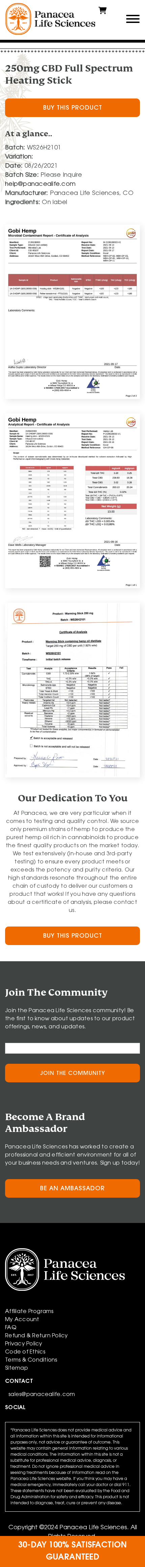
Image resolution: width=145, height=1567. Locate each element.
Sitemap (16, 1368)
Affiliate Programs (29, 1311)
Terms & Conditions (31, 1360)
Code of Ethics (25, 1352)
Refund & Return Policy (36, 1336)
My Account (22, 1319)
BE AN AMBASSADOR (72, 1189)
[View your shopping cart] (102, 13)
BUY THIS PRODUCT (72, 108)
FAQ (11, 1328)
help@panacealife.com (40, 184)
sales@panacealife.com (41, 1394)
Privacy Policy (23, 1344)
